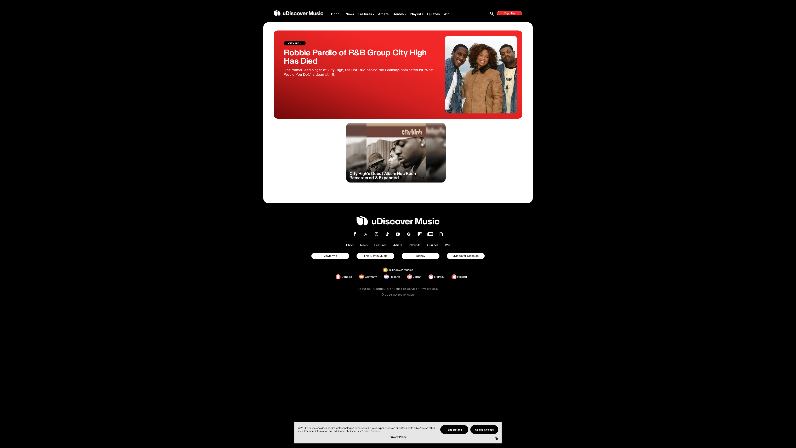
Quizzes (433, 14)
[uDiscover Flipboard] (419, 234)
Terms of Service (405, 288)
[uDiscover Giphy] (441, 234)
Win (446, 14)
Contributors (382, 288)
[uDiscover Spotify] (409, 234)
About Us (364, 288)
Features (365, 14)
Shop (335, 14)
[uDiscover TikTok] (387, 234)
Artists (383, 14)
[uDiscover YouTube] (398, 234)
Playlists (416, 14)
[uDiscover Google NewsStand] (430, 234)
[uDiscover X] (366, 234)
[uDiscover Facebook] (355, 234)
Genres (398, 14)
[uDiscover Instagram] (376, 234)
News (350, 14)
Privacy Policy (429, 288)
